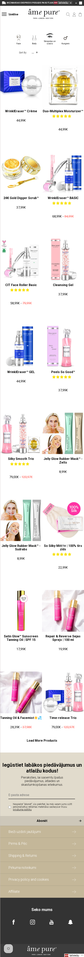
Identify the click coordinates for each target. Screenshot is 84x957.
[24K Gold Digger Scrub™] (21, 172)
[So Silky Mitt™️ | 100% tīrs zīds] (63, 520)
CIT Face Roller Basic (21, 285)
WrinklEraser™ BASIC (63, 198)
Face (18, 44)
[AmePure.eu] (44, 23)
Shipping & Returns (22, 855)
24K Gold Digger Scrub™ (21, 198)
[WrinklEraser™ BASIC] (63, 172)
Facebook (13, 922)
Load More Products (42, 740)
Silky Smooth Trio (21, 459)
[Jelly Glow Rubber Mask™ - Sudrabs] (21, 520)
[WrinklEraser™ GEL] (21, 346)
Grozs (80, 15)
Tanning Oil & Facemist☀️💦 (21, 718)
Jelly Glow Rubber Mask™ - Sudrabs (21, 547)
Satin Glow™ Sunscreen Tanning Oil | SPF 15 (21, 638)
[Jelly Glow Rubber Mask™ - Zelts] (63, 433)
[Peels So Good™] (63, 346)
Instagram (32, 922)
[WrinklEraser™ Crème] (21, 86)
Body (34, 44)
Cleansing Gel (63, 285)
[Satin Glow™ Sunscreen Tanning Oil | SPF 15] (21, 611)
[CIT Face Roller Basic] (21, 259)
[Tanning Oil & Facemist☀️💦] (21, 692)
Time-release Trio (63, 718)
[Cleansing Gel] (63, 259)
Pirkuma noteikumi (22, 868)
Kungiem (66, 44)
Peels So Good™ (63, 372)
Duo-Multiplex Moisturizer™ (63, 111)
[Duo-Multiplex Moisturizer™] (63, 86)
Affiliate (14, 891)
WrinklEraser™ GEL (21, 372)
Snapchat (70, 922)
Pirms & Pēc (17, 843)
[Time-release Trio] (63, 692)
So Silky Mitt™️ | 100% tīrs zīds (63, 547)
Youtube (51, 922)
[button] (62, 116)
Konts (74, 15)
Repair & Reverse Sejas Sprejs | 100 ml (63, 638)
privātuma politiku (22, 809)
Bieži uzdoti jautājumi (24, 832)
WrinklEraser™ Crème (21, 111)
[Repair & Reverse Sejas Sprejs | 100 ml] (63, 611)
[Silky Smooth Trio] (21, 433)
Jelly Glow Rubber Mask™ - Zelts (63, 460)
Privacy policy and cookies (28, 879)
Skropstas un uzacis (50, 41)
